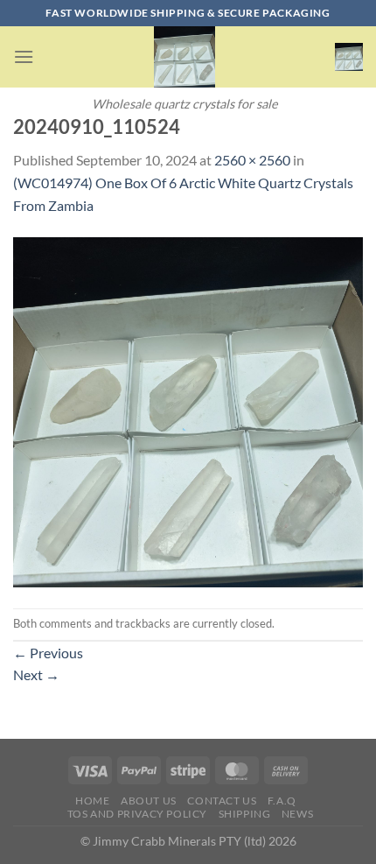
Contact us (221, 800)
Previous (48, 652)
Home (92, 800)
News (297, 813)
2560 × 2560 (252, 159)
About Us (149, 800)
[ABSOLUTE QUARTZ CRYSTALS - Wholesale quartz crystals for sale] (184, 57)
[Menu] (23, 56)
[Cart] (349, 57)
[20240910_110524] (188, 410)
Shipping (245, 813)
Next (36, 674)
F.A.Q (282, 800)
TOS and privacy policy (137, 813)
